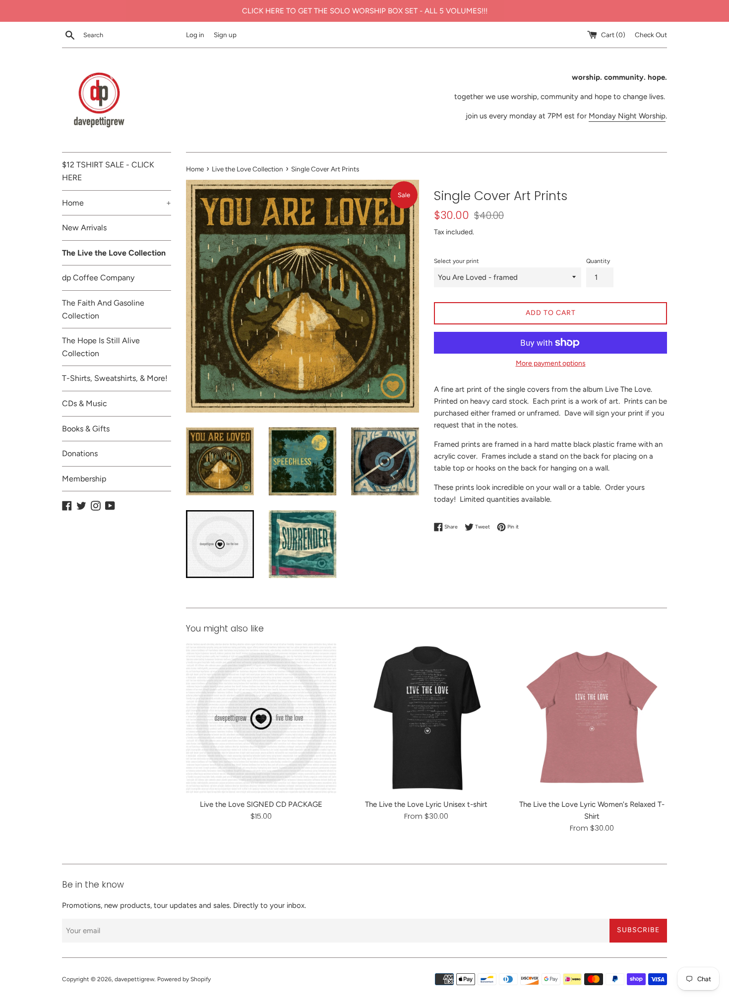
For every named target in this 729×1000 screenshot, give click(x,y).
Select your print (456, 261)
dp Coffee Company (98, 277)
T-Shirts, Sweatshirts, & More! (115, 378)
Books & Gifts (86, 428)
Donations (80, 453)
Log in (195, 35)
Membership (84, 478)
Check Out (651, 35)
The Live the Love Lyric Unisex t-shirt (426, 804)
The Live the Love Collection (114, 253)
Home (116, 203)
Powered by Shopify (184, 979)
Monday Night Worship (627, 115)
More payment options (551, 363)
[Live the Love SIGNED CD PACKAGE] (261, 718)
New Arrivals (84, 227)
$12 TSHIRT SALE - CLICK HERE (108, 171)
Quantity (598, 261)
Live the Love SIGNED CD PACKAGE (261, 804)
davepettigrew (134, 979)
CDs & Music (84, 403)
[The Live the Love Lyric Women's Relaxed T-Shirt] (592, 718)
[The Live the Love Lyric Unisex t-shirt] (426, 718)
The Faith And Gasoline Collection (103, 309)
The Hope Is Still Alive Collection (101, 347)
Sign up (225, 35)
